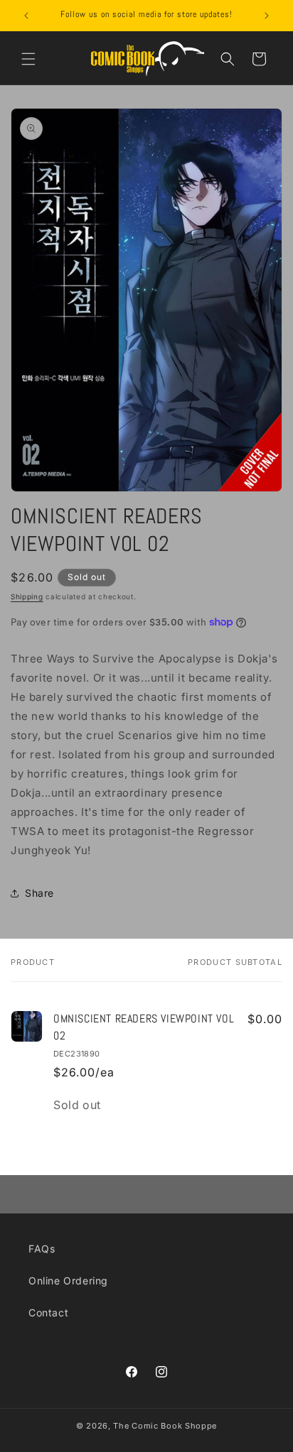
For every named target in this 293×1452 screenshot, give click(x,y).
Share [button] (39, 893)
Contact (48, 1312)
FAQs (41, 1249)
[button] (28, 59)
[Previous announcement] (26, 15)
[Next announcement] (266, 15)
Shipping (27, 596)
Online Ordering (68, 1280)
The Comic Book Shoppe (165, 1426)
